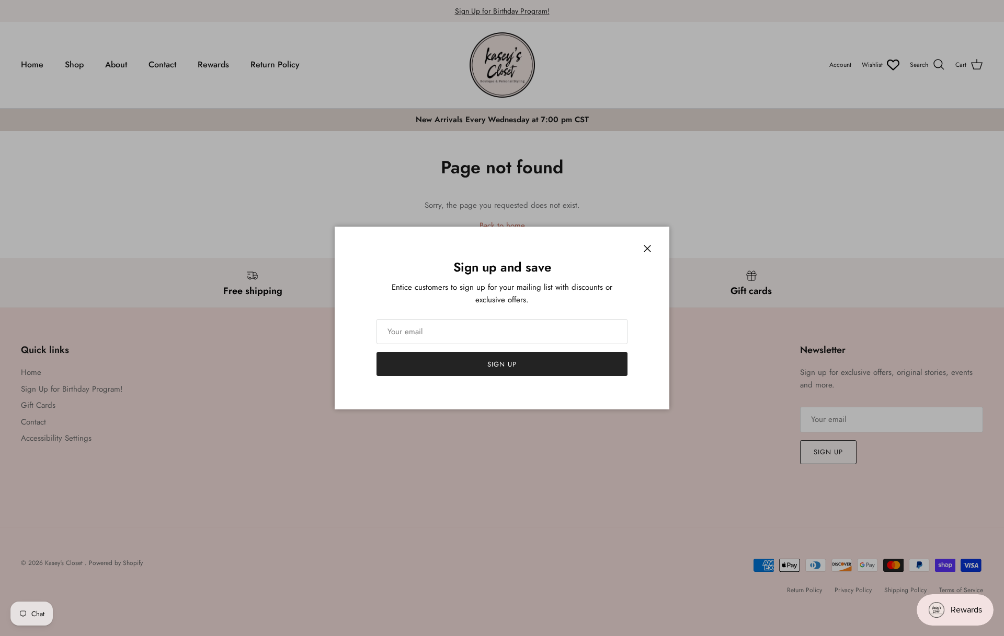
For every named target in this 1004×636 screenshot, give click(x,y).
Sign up (502, 364)
